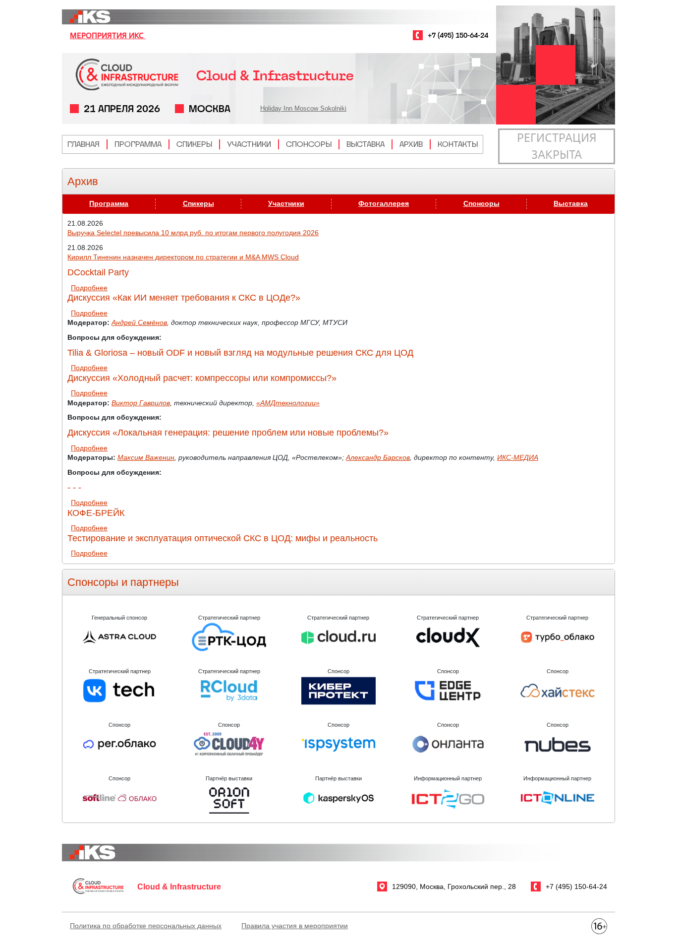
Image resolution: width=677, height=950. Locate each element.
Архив (411, 144)
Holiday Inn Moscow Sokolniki (303, 108)
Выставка (365, 144)
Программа (138, 144)
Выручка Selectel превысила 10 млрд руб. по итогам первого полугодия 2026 (193, 233)
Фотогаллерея (383, 203)
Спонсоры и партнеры (123, 582)
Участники (249, 144)
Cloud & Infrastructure (275, 75)
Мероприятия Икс (108, 35)
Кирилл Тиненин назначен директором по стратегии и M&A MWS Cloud (183, 257)
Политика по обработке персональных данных (146, 926)
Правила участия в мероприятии (294, 926)
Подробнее (89, 288)
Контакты (458, 144)
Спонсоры (309, 144)
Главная (83, 144)
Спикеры (194, 144)
